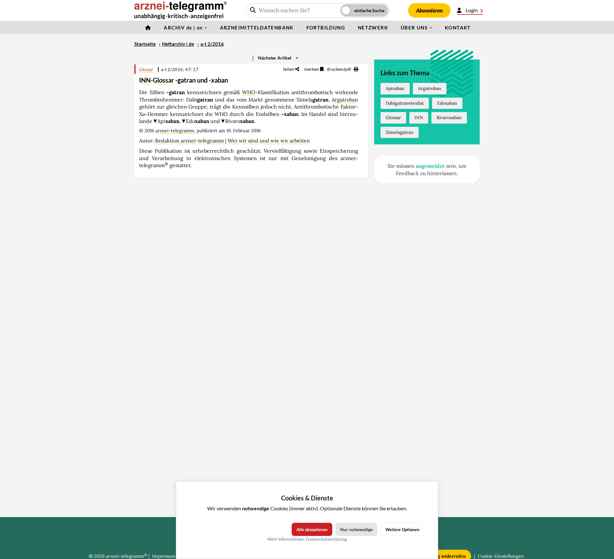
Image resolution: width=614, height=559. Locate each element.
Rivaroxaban (449, 117)
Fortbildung (325, 27)
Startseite (145, 44)
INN (145, 80)
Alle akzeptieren (311, 529)
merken (312, 69)
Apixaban (395, 88)
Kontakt (458, 27)
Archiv (183, 27)
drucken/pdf (339, 69)
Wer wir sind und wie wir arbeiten (269, 140)
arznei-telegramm (174, 131)
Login (472, 10)
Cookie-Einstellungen (501, 556)
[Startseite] (148, 27)
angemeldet (430, 166)
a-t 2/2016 (212, 44)
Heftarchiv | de (178, 44)
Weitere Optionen (402, 529)
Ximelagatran (399, 132)
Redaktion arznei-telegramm (189, 140)
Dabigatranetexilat (405, 103)
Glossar (146, 69)
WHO (248, 92)
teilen (289, 69)
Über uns (414, 27)
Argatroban (345, 99)
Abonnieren (429, 10)
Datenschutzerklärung (326, 539)
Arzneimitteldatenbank (257, 27)
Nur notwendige (356, 529)
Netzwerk (373, 27)
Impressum (164, 556)
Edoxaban (447, 103)
